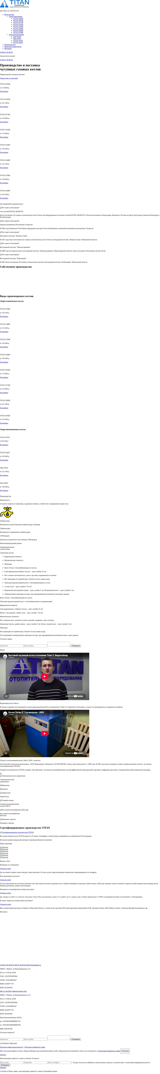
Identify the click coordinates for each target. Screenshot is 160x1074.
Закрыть (3, 1055)
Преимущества (9, 45)
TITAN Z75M (18, 22)
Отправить (76, 646)
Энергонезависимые (16, 35)
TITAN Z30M (18, 26)
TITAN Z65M (18, 24)
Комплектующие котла (12, 46)
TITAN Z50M (18, 32)
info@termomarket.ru (33, 965)
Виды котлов (9, 14)
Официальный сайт (19, 991)
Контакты (8, 48)
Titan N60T (17, 38)
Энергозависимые (15, 16)
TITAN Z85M (18, 20)
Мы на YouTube (6, 991)
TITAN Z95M (18, 18)
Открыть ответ (5, 869)
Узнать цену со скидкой (9, 78)
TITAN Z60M (18, 30)
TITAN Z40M (18, 29)
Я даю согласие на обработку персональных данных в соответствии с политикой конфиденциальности (111, 1062)
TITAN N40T (18, 42)
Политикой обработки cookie (109, 1051)
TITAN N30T (18, 40)
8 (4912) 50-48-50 (6, 52)
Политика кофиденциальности (11, 1047)
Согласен (125, 1051)
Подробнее (4, 91)
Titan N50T (17, 36)
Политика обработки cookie (34, 1047)
